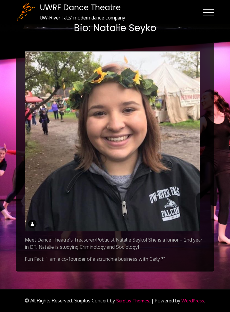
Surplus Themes (132, 301)
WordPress (192, 301)
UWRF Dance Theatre (80, 7)
